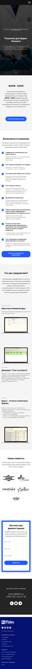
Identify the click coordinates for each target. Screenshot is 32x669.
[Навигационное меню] (29, 2)
